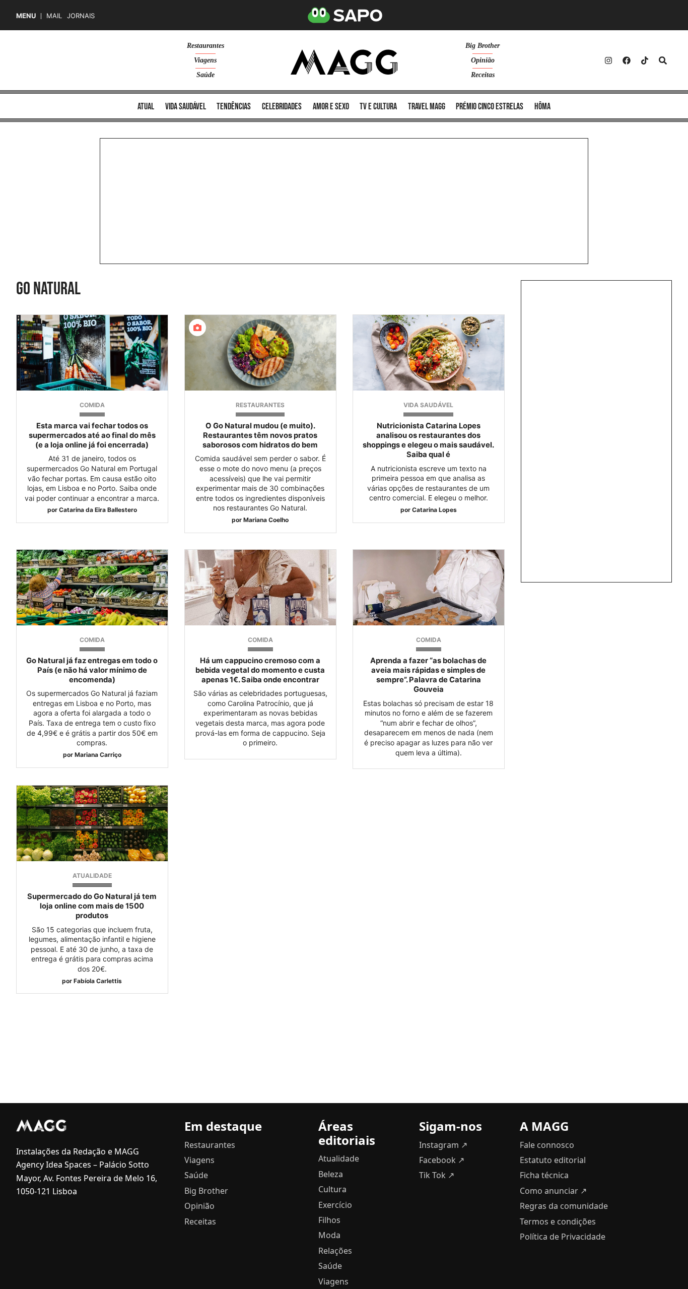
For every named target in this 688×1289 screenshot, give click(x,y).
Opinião (483, 60)
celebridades (282, 106)
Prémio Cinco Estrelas (489, 106)
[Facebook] (626, 60)
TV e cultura (378, 106)
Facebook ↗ (441, 1160)
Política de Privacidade (562, 1236)
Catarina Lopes (434, 509)
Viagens (205, 60)
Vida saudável (428, 405)
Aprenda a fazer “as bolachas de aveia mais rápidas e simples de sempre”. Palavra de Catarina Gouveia (428, 675)
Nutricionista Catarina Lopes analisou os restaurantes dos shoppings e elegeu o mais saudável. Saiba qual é (428, 440)
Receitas (483, 75)
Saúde (205, 75)
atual (145, 106)
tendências (234, 106)
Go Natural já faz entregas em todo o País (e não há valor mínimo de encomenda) (92, 670)
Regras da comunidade (564, 1205)
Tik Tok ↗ (436, 1175)
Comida (92, 405)
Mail (54, 16)
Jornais (81, 16)
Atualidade (92, 875)
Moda (329, 1235)
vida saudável (185, 106)
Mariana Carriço (98, 754)
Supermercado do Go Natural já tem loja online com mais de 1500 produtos (92, 906)
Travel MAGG (426, 106)
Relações (335, 1250)
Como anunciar (553, 1190)
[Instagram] (608, 60)
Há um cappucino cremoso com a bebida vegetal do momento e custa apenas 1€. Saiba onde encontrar (260, 670)
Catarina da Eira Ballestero (98, 509)
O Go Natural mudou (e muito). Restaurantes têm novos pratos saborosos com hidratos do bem (260, 435)
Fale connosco (547, 1144)
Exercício (335, 1204)
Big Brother (482, 45)
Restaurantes (205, 45)
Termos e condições (558, 1221)
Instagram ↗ (443, 1144)
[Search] (663, 60)
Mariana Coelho (266, 520)
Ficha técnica (544, 1175)
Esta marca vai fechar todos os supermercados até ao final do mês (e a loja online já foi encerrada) (92, 435)
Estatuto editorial (553, 1160)
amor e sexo (331, 106)
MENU (26, 16)
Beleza (330, 1174)
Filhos (329, 1220)
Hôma (542, 106)
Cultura (332, 1189)
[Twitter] (645, 60)
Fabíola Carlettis (98, 981)
